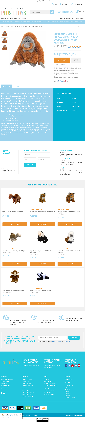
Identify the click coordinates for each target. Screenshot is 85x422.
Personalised (18, 21)
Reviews (16, 86)
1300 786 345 (67, 12)
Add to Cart (62, 60)
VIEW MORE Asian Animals (74, 47)
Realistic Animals (27, 379)
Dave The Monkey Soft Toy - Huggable (13, 290)
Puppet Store (26, 387)
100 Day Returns (48, 381)
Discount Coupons (49, 394)
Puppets (39, 21)
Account (64, 4)
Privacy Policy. (33, 415)
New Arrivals (4, 387)
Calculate (29, 165)
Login (66, 387)
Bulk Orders (47, 389)
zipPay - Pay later (49, 391)
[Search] (52, 12)
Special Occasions (51, 21)
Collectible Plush (27, 394)
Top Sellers (4, 389)
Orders (67, 391)
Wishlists (67, 395)
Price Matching (48, 387)
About (45, 376)
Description (6, 86)
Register (67, 389)
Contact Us (68, 379)
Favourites (68, 393)
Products (25, 376)
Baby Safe (33, 21)
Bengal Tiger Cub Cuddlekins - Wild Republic (42, 211)
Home (2, 21)
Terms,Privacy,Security (50, 385)
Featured (4, 376)
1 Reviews (32, 209)
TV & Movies (60, 21)
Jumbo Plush (78, 21)
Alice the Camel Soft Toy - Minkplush (12, 211)
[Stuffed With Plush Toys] (13, 11)
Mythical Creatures (27, 396)
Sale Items (4, 383)
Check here (47, 365)
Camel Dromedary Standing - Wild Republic (14, 251)
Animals (12, 21)
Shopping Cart (69, 385)
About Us (46, 379)
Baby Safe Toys (26, 383)
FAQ (56, 4)
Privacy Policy (67, 341)
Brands (7, 21)
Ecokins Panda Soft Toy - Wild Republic (41, 290)
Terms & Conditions (57, 341)
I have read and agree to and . (55, 341)
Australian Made (68, 21)
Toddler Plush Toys (27, 385)
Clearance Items (6, 385)
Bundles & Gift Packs (7, 379)
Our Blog (67, 376)
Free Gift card (47, 392)
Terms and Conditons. (25, 415)
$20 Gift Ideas (5, 381)
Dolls (44, 21)
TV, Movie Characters (28, 392)
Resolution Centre (70, 397)
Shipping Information (50, 383)
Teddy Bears (26, 21)
